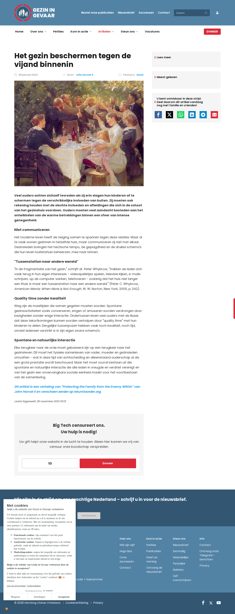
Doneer (212, 32)
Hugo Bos (126, 551)
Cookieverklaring (76, 603)
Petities (58, 32)
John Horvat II (84, 75)
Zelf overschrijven (182, 578)
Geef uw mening (151, 559)
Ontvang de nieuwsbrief (154, 570)
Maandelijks (181, 557)
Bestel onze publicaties (97, 13)
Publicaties (153, 551)
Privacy (205, 566)
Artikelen (104, 32)
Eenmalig (179, 551)
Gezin (140, 75)
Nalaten (178, 570)
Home (19, 32)
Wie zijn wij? (127, 545)
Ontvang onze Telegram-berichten (209, 555)
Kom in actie (79, 32)
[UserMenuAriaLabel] (217, 12)
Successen (146, 13)
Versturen (89, 516)
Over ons (36, 32)
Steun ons (128, 32)
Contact (164, 13)
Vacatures (152, 32)
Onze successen (127, 559)
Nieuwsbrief (126, 13)
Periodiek (179, 564)
